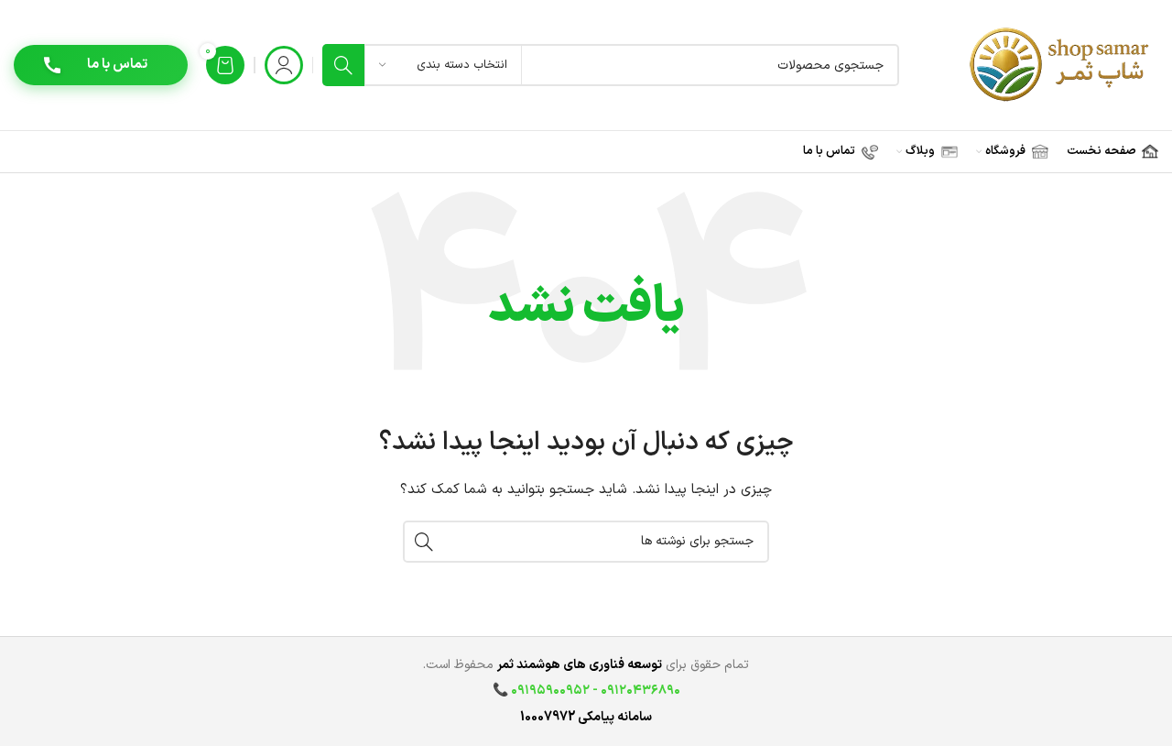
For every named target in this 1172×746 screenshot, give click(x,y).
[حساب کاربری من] (283, 65)
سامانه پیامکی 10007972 (586, 717)
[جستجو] (343, 65)
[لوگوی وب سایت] (1060, 64)
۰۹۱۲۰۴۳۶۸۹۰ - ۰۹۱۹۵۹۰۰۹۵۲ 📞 (586, 690)
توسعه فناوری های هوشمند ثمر (579, 665)
